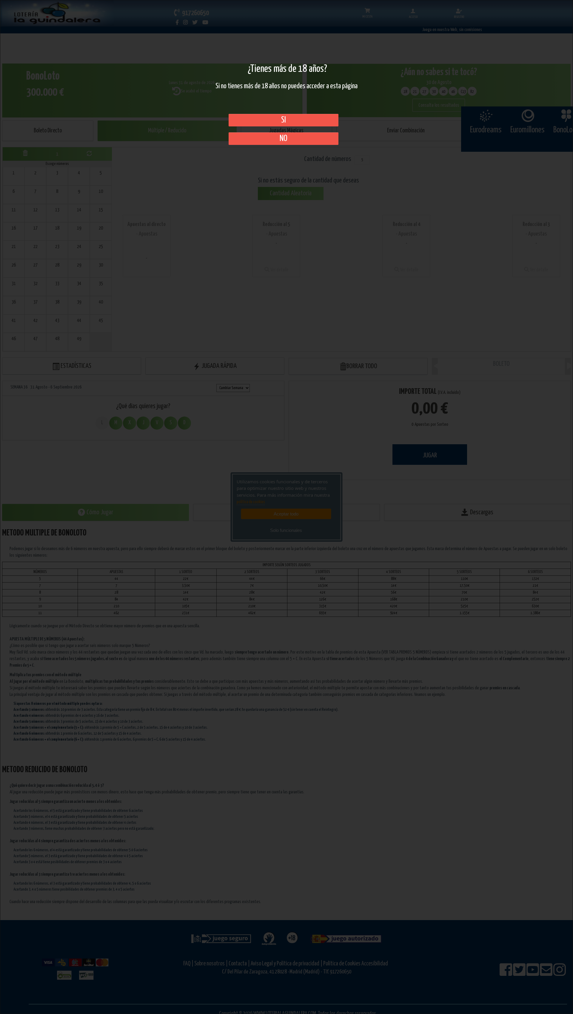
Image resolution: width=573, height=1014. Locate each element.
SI (283, 120)
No (283, 138)
